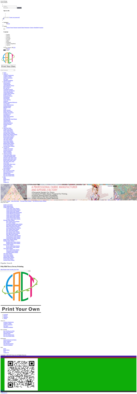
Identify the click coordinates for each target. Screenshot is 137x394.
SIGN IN (19, 7)
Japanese (41, 27)
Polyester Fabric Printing (9, 133)
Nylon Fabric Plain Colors (9, 164)
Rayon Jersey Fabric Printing (12, 247)
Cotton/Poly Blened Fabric (9, 156)
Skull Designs (6, 115)
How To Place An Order (8, 170)
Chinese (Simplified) (34, 27)
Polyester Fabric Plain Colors (10, 157)
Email (2, 356)
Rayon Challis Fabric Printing (13, 246)
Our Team (5, 79)
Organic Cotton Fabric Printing (13, 218)
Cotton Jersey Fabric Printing (12, 208)
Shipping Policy (7, 173)
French (11, 27)
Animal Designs (7, 84)
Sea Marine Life (7, 114)
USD (8, 23)
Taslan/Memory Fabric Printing (13, 237)
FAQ (4, 180)
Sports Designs (6, 117)
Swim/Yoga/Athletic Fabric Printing (14, 224)
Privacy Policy (6, 342)
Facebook (5, 314)
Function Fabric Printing (8, 146)
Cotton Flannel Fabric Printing (13, 217)
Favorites (12, 269)
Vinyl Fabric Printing (8, 138)
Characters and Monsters (9, 90)
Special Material (7, 168)
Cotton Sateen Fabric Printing (13, 216)
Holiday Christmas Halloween (10, 102)
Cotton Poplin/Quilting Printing (13, 209)
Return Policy (6, 179)
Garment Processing (7, 150)
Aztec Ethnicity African (8, 85)
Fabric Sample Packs (8, 130)
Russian (15, 27)
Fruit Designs (6, 98)
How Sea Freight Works (8, 175)
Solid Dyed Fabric (7, 153)
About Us (5, 74)
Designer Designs (7, 124)
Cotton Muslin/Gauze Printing (13, 213)
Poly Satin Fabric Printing (12, 230)
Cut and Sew (6, 147)
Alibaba (5, 318)
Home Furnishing (7, 151)
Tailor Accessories (7, 152)
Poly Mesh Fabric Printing (12, 234)
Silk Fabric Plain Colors (8, 161)
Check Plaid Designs (8, 92)
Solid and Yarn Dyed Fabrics (9, 339)
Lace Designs (6, 103)
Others (4, 126)
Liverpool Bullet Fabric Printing (13, 228)
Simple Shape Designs (8, 116)
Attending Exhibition (8, 80)
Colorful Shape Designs (8, 93)
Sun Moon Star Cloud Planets (10, 119)
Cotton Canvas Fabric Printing (13, 215)
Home (4, 72)
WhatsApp (3, 357)
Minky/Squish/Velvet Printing (13, 226)
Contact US (6, 182)
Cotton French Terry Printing (12, 211)
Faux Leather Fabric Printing (12, 249)
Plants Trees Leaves (7, 111)
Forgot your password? (14, 17)
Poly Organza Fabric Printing (12, 231)
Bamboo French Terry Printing (13, 243)
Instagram (5, 317)
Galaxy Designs (7, 99)
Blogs (4, 178)
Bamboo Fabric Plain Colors (9, 159)
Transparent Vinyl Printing (12, 251)
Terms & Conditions (8, 345)
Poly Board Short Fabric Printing (13, 225)
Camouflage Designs (8, 89)
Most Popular (4, 269)
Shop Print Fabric (7, 128)
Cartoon (5, 125)
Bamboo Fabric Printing (8, 135)
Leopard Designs (7, 106)
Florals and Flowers (7, 95)
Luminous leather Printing (12, 252)
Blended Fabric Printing (8, 143)
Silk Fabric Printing (7, 139)
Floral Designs (6, 83)
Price (17, 269)
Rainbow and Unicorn (8, 112)
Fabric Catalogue (7, 341)
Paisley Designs (7, 110)
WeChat (2, 390)
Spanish (19, 27)
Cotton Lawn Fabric (8, 129)
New (15, 269)
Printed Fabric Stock (8, 166)
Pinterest (5, 315)
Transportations (6, 120)
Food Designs (6, 97)
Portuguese (26, 27)
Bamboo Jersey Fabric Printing (13, 242)
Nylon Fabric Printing (8, 144)
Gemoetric (5, 101)
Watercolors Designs (8, 123)
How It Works (6, 169)
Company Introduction (8, 75)
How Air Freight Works (8, 174)
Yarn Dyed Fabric (7, 165)
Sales (8, 269)
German (8, 27)
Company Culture (7, 76)
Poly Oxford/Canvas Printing (12, 221)
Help (4, 177)
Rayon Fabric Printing (8, 137)
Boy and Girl (6, 88)
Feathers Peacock (7, 94)
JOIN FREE (6, 17)
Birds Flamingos (7, 86)
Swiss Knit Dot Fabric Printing (13, 238)
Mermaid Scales (7, 107)
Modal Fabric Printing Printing (10, 134)
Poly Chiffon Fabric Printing (12, 229)
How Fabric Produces (8, 171)
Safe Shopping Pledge (8, 343)
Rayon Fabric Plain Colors (9, 160)
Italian (22, 27)
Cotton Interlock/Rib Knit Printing (14, 212)
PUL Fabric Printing (10, 222)
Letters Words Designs (8, 104)
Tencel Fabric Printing (8, 142)
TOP (2, 391)
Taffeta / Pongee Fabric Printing (13, 235)
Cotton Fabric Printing (8, 132)
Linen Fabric (6, 162)
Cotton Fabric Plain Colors (9, 155)
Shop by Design (7, 81)
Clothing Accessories (8, 148)
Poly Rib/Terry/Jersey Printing (39, 201)
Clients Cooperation (7, 77)
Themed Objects (7, 121)
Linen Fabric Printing (8, 141)
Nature (4, 108)
